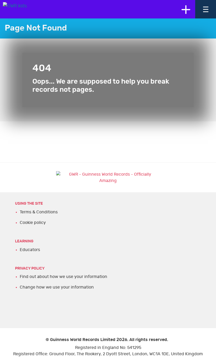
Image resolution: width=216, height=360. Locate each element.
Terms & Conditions (39, 212)
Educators (30, 250)
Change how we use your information (57, 287)
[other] (185, 9)
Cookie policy (33, 222)
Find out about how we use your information (63, 277)
